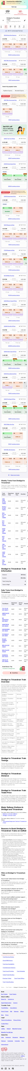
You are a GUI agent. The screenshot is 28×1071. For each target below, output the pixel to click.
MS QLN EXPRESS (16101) (4, 640)
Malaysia (22, 1037)
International (4, 1044)
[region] (14, 46)
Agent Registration (6, 1002)
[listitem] (4, 172)
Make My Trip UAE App (7, 1032)
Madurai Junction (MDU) (10, 814)
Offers (22, 1011)
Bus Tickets (4, 994)
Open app (14, 6)
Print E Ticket (4, 1011)
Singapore (15, 1037)
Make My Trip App (16, 1028)
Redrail (9, 1028)
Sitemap (16, 1011)
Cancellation (13, 1008)
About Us (3, 999)
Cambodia (10, 1041)
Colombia (17, 1041)
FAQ (11, 1011)
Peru (23, 1041)
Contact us (11, 999)
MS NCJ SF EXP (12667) (4, 508)
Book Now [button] (15, 672)
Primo (6, 1015)
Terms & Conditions (6, 1020)
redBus (3, 1028)
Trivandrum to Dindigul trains (8, 668)
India (2, 1037)
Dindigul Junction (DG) (9, 815)
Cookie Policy (4, 1023)
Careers (15, 1002)
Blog (2, 1015)
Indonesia (8, 1037)
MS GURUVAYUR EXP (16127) (5, 619)
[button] (25, 2)
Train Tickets (12, 994)
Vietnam (3, 1041)
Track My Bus (4, 1008)
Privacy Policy (17, 1020)
